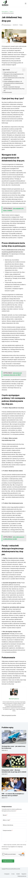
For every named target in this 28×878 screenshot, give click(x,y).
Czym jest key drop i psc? (10, 72)
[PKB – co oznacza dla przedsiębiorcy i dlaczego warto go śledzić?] (14, 784)
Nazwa (5, 815)
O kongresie (6, 873)
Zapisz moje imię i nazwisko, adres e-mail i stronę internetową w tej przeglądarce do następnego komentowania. (14, 846)
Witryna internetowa (8, 825)
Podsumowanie (8, 92)
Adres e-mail (6, 820)
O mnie (12, 873)
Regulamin (24, 873)
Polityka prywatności (22, 876)
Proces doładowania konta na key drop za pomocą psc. (14, 78)
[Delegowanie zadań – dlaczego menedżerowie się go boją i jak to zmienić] (14, 761)
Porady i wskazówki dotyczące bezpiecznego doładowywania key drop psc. (14, 88)
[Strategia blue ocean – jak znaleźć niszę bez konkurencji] (14, 737)
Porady (21, 25)
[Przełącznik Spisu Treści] (23, 70)
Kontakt (18, 873)
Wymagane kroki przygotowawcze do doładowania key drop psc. (13, 75)
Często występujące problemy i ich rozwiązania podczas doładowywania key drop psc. (13, 83)
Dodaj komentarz (7, 830)
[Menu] (25, 3)
